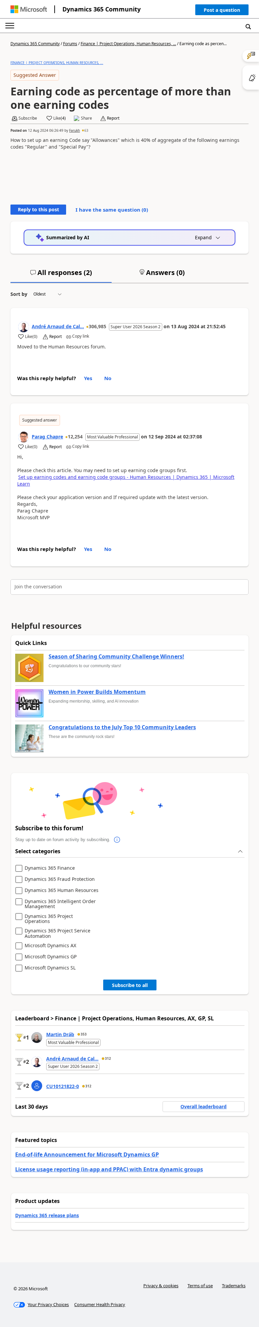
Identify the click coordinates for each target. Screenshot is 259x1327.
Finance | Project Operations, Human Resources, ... (128, 44)
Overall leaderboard (203, 1106)
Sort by (18, 294)
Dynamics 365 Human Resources (61, 890)
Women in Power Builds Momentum (97, 692)
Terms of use (200, 1286)
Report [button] (113, 118)
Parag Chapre (47, 436)
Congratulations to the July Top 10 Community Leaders (122, 727)
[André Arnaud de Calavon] (23, 326)
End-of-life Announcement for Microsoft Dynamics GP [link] (87, 1154)
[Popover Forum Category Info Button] (117, 840)
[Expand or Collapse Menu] (10, 26)
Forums (70, 44)
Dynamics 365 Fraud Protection (60, 879)
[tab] (61, 275)
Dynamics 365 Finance (50, 868)
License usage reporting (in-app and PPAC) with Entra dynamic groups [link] (109, 1169)
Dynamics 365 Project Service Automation (57, 933)
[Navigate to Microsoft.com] (28, 9)
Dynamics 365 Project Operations (49, 919)
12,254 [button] (75, 436)
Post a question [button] (222, 10)
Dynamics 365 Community (101, 9)
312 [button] (108, 1058)
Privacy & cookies (160, 1286)
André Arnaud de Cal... (58, 326)
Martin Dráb (60, 1034)
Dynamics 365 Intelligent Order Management (60, 904)
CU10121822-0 (62, 1086)
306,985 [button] (97, 326)
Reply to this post (38, 209)
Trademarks (234, 1286)
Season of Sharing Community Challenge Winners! (116, 657)
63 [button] (86, 130)
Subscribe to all (130, 985)
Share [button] (86, 118)
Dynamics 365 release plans (47, 1215)
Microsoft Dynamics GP (51, 957)
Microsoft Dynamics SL (50, 968)
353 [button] (84, 1034)
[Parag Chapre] (23, 437)
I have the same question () (112, 209)
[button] (222, 11)
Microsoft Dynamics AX (50, 946)
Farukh (74, 130)
